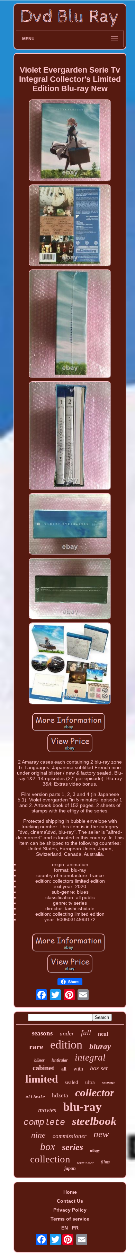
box (47, 1146)
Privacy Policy (70, 1210)
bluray (100, 1046)
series (72, 1147)
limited (41, 1079)
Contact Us (70, 1201)
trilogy (95, 1150)
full (86, 1033)
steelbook (94, 1121)
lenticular (60, 1060)
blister (39, 1060)
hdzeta (60, 1095)
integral (90, 1057)
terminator (85, 1163)
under (67, 1033)
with (78, 1069)
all (63, 1069)
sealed (71, 1082)
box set (99, 1068)
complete (44, 1123)
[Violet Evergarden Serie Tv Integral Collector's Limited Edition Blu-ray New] (70, 140)
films (105, 1161)
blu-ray (82, 1107)
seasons (42, 1033)
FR (75, 1228)
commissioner (70, 1136)
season (108, 1082)
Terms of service (70, 1219)
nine (38, 1134)
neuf (103, 1034)
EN (64, 1228)
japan (70, 1168)
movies (47, 1110)
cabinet (43, 1068)
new (101, 1134)
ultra (90, 1082)
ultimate (35, 1097)
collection (50, 1158)
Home (70, 1192)
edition (66, 1044)
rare (36, 1046)
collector (94, 1092)
